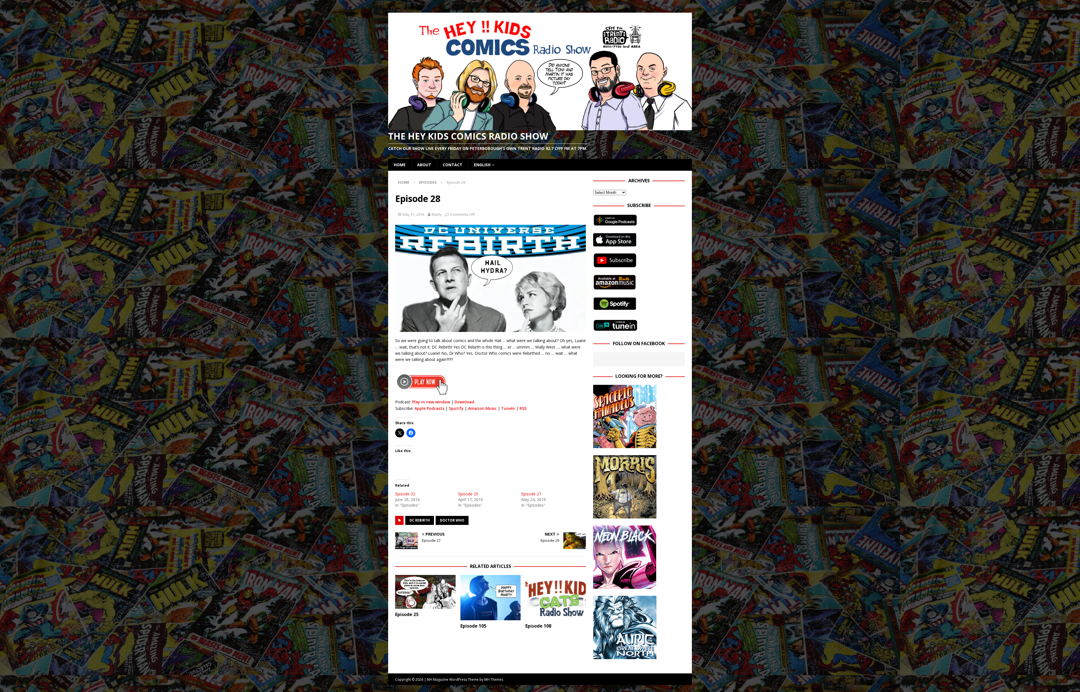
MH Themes (493, 679)
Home (400, 164)
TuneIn (508, 408)
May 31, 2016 (413, 214)
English (482, 164)
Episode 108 (538, 626)
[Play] (422, 395)
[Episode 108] (555, 597)
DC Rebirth (420, 520)
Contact (452, 164)
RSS (522, 408)
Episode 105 (473, 626)
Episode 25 (468, 493)
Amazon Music (482, 408)
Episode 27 (531, 493)
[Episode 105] (490, 597)
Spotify (456, 408)
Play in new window (431, 402)
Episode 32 (405, 493)
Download (464, 402)
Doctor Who (452, 520)
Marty (437, 214)
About (424, 164)
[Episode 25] (425, 592)
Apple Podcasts (429, 408)
